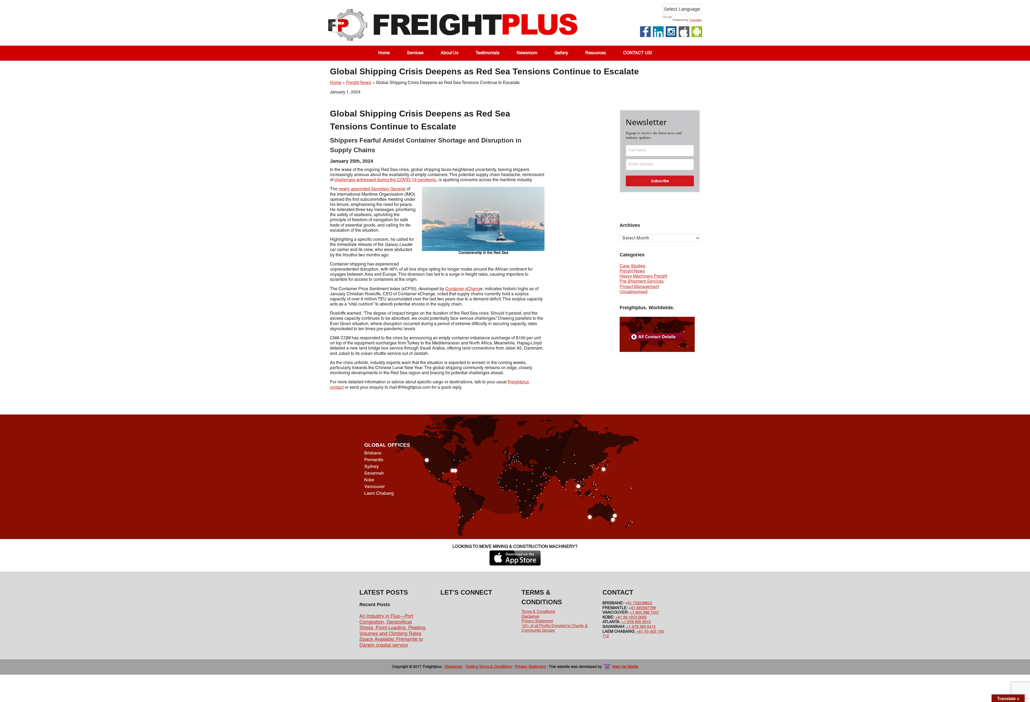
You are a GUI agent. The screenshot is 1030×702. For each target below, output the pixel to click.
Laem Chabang (379, 494)
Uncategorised (634, 292)
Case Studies (632, 266)
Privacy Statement (537, 621)
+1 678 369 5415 (641, 627)
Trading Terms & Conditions (488, 667)
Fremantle (373, 460)
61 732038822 (639, 603)
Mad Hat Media (625, 667)
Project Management (639, 287)
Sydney (371, 467)
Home (335, 83)
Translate (695, 19)
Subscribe (660, 180)
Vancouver (374, 487)
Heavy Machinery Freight (643, 276)
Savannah (374, 473)
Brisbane (372, 453)
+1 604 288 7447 (644, 612)
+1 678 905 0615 (636, 622)
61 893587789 (643, 608)
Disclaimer (530, 617)
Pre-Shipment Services (642, 281)
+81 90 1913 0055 (631, 617)
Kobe (369, 480)
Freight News (358, 83)
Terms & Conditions (538, 612)
